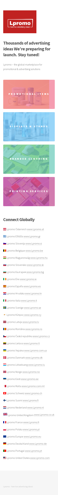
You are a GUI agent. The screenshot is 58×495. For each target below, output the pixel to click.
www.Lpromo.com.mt (33, 386)
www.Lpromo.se (32, 307)
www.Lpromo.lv (31, 322)
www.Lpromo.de (38, 443)
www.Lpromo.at (35, 229)
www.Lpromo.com (40, 458)
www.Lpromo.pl (31, 429)
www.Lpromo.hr (33, 293)
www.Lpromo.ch (33, 393)
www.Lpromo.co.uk (44, 414)
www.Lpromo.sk (35, 264)
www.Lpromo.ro (33, 329)
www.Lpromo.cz (41, 336)
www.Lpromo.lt (32, 343)
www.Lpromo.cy (32, 314)
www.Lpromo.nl (35, 407)
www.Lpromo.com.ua (35, 350)
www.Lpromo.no (31, 371)
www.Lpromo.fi (31, 400)
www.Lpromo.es (32, 286)
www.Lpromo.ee (30, 379)
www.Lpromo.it (29, 300)
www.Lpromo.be (34, 250)
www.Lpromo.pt (33, 450)
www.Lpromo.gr (32, 236)
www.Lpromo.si (34, 243)
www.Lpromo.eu (32, 436)
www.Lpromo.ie (28, 279)
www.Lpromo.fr (31, 422)
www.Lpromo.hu (39, 257)
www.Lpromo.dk (34, 357)
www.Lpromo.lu (36, 364)
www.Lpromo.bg (35, 272)
